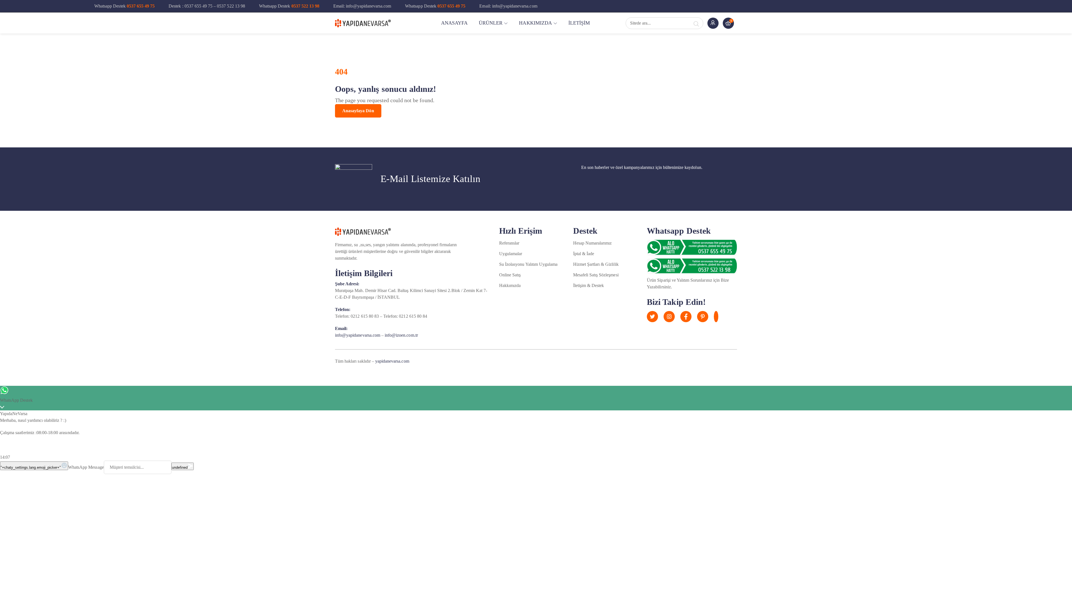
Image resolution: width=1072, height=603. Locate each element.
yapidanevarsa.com (392, 361)
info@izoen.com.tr (401, 335)
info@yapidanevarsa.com (357, 335)
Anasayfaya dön (358, 110)
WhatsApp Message (86, 467)
